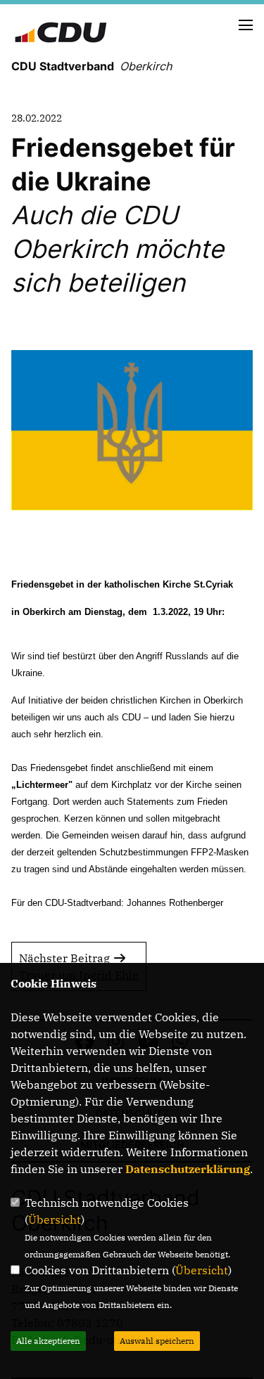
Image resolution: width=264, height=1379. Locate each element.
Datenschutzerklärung (187, 1169)
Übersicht (54, 1219)
